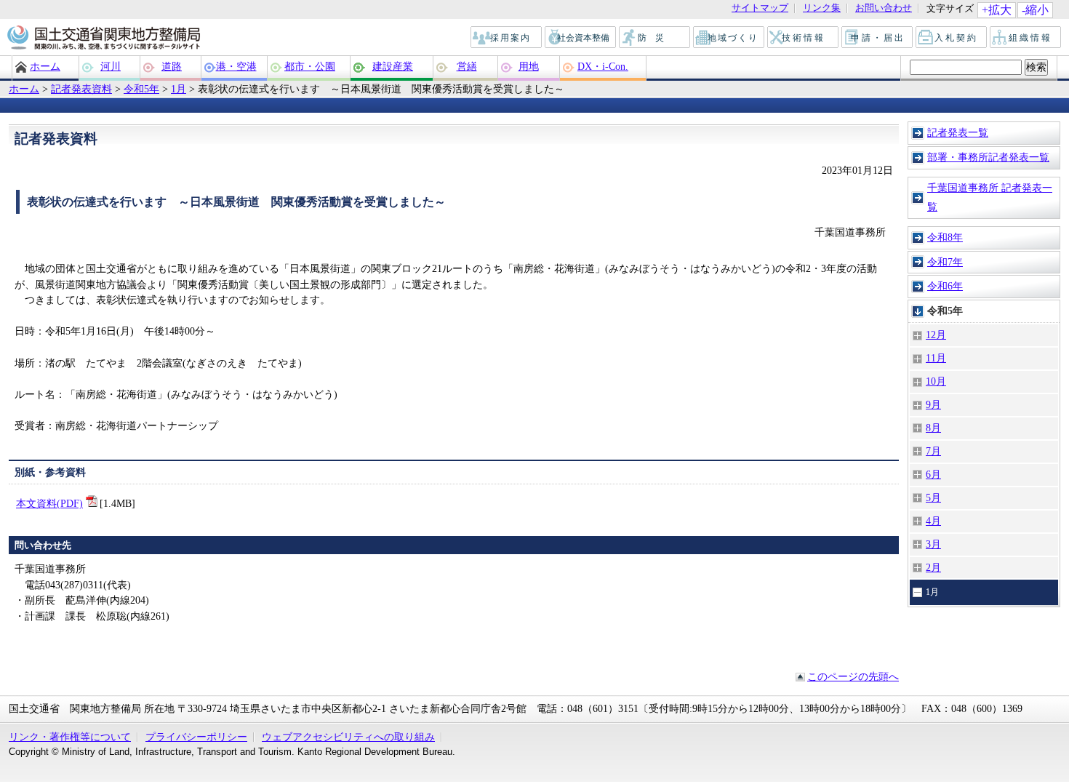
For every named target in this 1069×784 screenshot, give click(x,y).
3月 (933, 544)
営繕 (467, 66)
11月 (936, 358)
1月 (178, 89)
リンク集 (822, 8)
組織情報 (1026, 38)
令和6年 (945, 286)
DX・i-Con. (602, 66)
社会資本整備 (581, 38)
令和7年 (945, 262)
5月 (933, 497)
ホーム (45, 66)
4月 (933, 521)
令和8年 (945, 237)
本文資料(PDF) (49, 503)
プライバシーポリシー (196, 737)
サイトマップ (760, 8)
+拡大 (997, 10)
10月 (936, 381)
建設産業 (392, 66)
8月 (933, 427)
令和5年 (141, 89)
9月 (933, 404)
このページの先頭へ (853, 676)
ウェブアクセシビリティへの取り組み (348, 737)
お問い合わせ (883, 8)
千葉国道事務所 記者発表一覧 (989, 197)
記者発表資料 (81, 89)
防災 (655, 38)
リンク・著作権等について (70, 737)
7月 (933, 451)
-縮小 (1035, 10)
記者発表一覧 (957, 132)
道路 (171, 66)
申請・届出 (878, 38)
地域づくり (729, 38)
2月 (933, 567)
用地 (529, 66)
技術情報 (803, 38)
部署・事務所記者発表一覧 (988, 157)
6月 (933, 474)
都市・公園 (309, 66)
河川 (110, 66)
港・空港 (236, 66)
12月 (936, 334)
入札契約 (952, 38)
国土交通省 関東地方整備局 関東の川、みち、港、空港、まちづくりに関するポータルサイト (103, 38)
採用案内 (507, 38)
